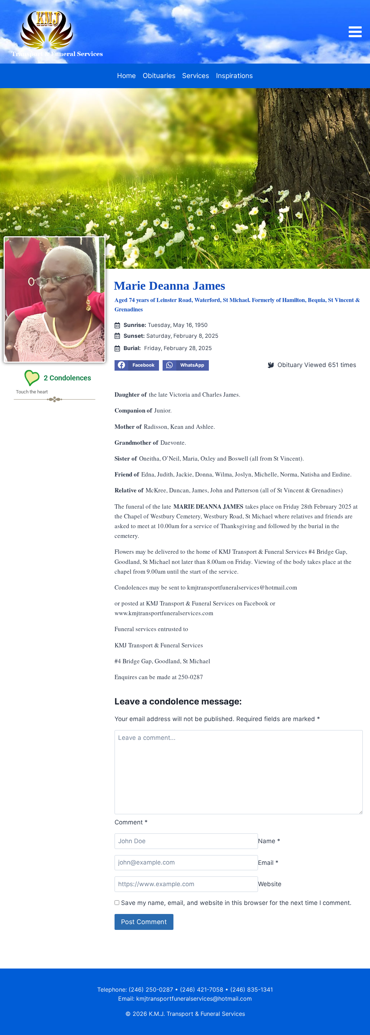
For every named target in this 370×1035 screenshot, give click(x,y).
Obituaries (159, 76)
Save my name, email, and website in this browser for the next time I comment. (236, 902)
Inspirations (234, 76)
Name (269, 841)
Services (195, 76)
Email (268, 862)
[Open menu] (359, 31)
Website (269, 884)
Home (126, 76)
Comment (131, 822)
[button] (137, 365)
